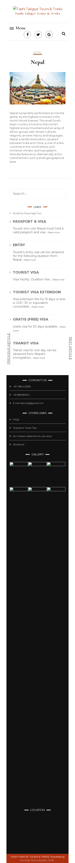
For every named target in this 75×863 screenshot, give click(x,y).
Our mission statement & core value (32, 436)
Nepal (37, 52)
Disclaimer (18, 444)
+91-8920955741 (21, 394)
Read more (54, 232)
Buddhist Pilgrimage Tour (27, 213)
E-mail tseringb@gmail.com (28, 403)
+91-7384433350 (22, 386)
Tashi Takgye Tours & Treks (37, 13)
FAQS (16, 419)
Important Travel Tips (24, 427)
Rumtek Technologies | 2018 (37, 860)
